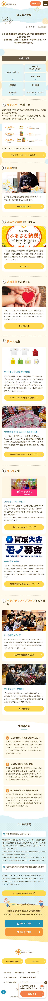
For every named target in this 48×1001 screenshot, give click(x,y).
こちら (4, 884)
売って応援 (12, 92)
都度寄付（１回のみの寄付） (35, 68)
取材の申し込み (19, 972)
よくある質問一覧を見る (22, 893)
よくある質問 (32, 972)
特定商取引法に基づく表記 (28, 977)
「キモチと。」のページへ (22, 527)
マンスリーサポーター (12, 72)
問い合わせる (24, 326)
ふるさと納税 (35, 76)
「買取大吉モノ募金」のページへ (22, 584)
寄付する (36, 961)
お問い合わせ (7, 972)
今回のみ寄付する (24, 206)
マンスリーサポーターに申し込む (24, 155)
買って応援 (35, 85)
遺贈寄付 (13, 85)
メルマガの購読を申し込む (24, 655)
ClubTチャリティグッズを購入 (22, 397)
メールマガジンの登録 (9, 982)
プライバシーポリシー (9, 977)
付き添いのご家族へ (12, 961)
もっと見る (24, 266)
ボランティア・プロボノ (35, 92)
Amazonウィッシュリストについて (24, 454)
